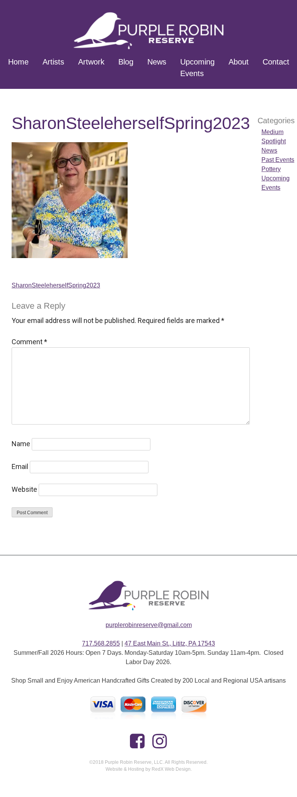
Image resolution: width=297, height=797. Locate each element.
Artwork (91, 62)
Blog (125, 62)
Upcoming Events (197, 68)
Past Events (277, 159)
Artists (53, 62)
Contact (276, 62)
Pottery (271, 169)
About (239, 62)
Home (18, 62)
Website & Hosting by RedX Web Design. (149, 769)
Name (21, 444)
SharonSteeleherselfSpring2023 (56, 285)
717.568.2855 (101, 643)
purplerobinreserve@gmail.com (149, 625)
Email (20, 466)
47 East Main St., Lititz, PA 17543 (170, 643)
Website (24, 489)
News (156, 62)
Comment (29, 342)
